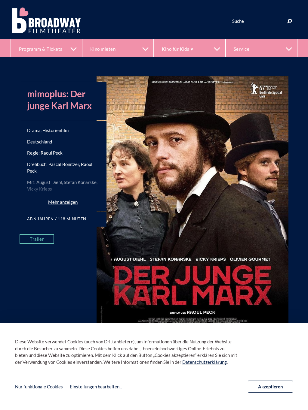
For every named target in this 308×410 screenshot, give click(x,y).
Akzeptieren (270, 386)
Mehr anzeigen (63, 202)
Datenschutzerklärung (204, 362)
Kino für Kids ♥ (177, 49)
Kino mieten (103, 49)
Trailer (37, 239)
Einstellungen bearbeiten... (96, 386)
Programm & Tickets (41, 49)
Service (242, 49)
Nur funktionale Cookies (39, 386)
